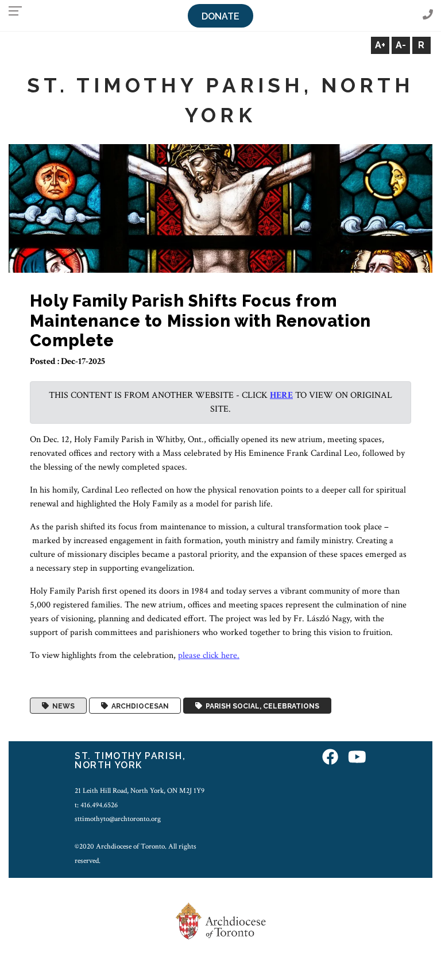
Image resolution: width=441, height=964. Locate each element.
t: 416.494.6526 (96, 805)
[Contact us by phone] (428, 15)
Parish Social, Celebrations (260, 706)
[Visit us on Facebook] (330, 757)
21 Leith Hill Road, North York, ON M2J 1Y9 (139, 790)
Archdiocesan (138, 706)
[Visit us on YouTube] (357, 757)
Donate (220, 16)
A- (401, 45)
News (62, 706)
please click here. (208, 655)
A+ (380, 45)
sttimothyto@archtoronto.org (118, 818)
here (281, 395)
